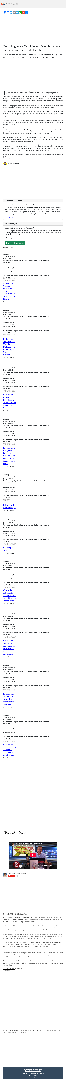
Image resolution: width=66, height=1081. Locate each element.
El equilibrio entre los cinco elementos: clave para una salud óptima (9, 749)
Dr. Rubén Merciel (9, 968)
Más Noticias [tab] (8, 247)
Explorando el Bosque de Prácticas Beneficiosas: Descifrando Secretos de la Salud (9, 456)
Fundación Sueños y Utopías (33, 1071)
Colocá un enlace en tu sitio (15, 243)
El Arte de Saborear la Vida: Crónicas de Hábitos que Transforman (9, 595)
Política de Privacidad (33, 1075)
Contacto (33, 1077)
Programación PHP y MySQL (28, 1073)
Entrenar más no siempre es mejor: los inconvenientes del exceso (9, 699)
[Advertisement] (33, 28)
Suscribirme (9, 217)
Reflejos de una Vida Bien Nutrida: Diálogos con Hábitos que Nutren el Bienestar (9, 347)
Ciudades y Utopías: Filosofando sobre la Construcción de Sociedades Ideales (9, 291)
